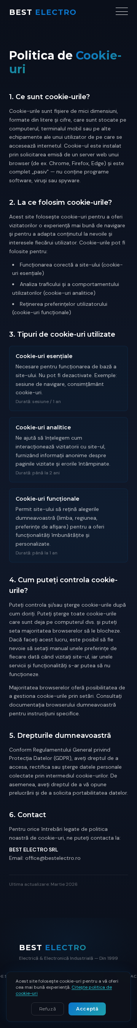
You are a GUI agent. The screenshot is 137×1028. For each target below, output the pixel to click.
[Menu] (122, 12)
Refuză (47, 1009)
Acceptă (87, 1009)
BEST (42, 12)
